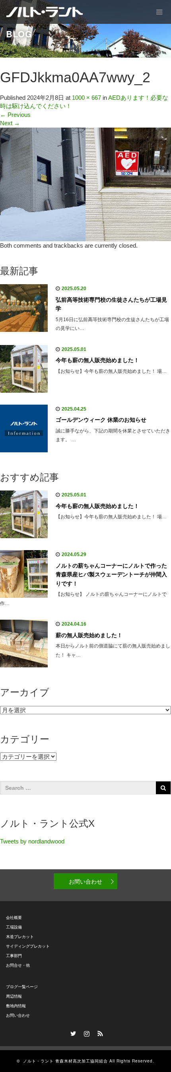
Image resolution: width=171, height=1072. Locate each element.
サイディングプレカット (28, 946)
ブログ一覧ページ (22, 987)
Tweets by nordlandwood (32, 841)
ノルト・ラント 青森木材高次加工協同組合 (65, 1061)
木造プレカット (20, 936)
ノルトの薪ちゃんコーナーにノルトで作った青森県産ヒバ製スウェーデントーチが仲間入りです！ (111, 574)
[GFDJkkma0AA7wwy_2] (85, 183)
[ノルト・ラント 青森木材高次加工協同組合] (44, 11)
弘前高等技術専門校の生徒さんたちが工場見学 (111, 304)
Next (10, 123)
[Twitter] (72, 1032)
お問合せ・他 (18, 965)
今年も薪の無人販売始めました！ (97, 360)
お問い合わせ (85, 881)
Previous (15, 114)
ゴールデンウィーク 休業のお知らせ (101, 420)
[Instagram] (85, 1032)
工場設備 (14, 927)
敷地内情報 (16, 1006)
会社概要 (14, 917)
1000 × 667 (86, 97)
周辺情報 (14, 996)
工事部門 (14, 956)
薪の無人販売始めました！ (89, 635)
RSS (99, 1032)
